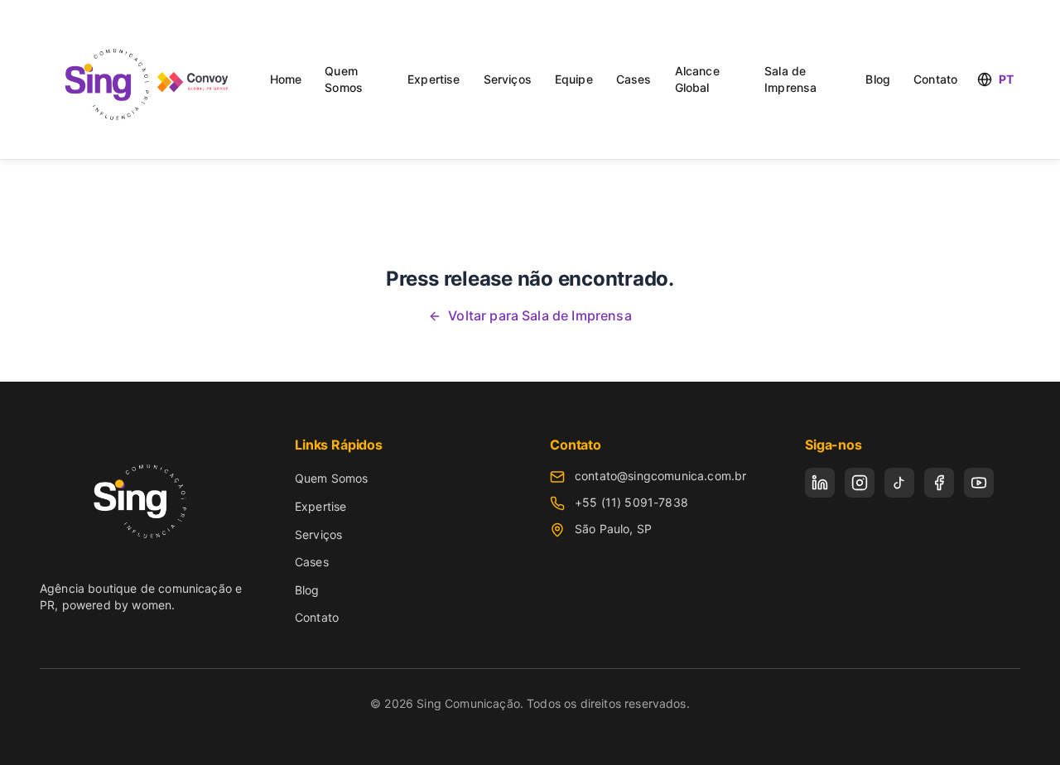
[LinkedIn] (820, 483)
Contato (935, 79)
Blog (877, 79)
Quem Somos (344, 79)
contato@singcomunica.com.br (660, 476)
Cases (634, 79)
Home (286, 79)
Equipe (574, 79)
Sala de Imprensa (790, 79)
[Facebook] (939, 483)
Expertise (433, 79)
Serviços (508, 79)
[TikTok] (899, 483)
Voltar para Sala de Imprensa (539, 315)
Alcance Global (697, 79)
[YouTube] (979, 483)
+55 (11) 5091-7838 (631, 502)
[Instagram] (859, 483)
